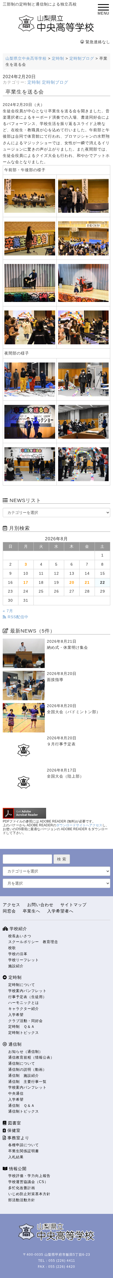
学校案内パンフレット (27, 991)
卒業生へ (31, 911)
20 (71, 583)
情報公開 (17, 1168)
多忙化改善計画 (21, 1188)
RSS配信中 (17, 617)
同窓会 (9, 911)
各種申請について (23, 1145)
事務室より (17, 1137)
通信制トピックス (23, 1111)
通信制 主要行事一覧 (27, 1082)
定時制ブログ (55, 82)
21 (87, 583)
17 (25, 583)
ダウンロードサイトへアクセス (79, 825)
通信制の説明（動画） (27, 1069)
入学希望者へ (60, 911)
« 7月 (8, 611)
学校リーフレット (23, 960)
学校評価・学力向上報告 (29, 1176)
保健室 (13, 1130)
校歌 (12, 948)
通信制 (14, 1044)
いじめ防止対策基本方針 (29, 1194)
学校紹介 (17, 928)
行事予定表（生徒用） (27, 997)
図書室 (14, 1123)
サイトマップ (73, 904)
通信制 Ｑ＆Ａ (21, 1105)
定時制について (21, 985)
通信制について (21, 1063)
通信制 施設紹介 (23, 1075)
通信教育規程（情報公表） (31, 1057)
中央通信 (16, 1093)
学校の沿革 (17, 954)
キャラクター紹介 (23, 1009)
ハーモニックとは (23, 1003)
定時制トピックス (23, 1033)
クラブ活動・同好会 (25, 1021)
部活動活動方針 (21, 1200)
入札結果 (16, 1157)
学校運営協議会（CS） (28, 1182)
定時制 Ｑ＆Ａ (21, 1026)
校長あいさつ (19, 936)
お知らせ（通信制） (25, 1052)
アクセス (11, 904)
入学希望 (16, 1015)
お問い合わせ (40, 904)
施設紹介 (16, 966)
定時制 (34, 82)
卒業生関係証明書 (23, 1151)
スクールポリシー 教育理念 (33, 942)
